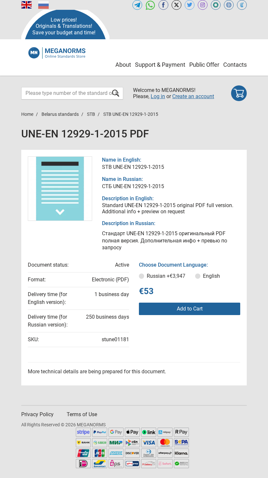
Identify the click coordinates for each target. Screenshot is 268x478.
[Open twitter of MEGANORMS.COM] (189, 5)
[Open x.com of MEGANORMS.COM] (176, 5)
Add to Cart (190, 309)
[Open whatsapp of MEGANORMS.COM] (150, 5)
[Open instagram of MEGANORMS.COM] (203, 5)
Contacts (235, 64)
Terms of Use (82, 414)
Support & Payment (160, 64)
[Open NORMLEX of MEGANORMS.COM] (229, 5)
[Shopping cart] (239, 93)
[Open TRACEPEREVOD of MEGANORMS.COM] (242, 5)
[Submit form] (115, 93)
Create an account (193, 96)
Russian (166, 276)
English (211, 276)
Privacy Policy (37, 414)
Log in (158, 96)
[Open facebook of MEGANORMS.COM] (163, 5)
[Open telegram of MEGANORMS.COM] (137, 5)
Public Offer (204, 64)
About (123, 64)
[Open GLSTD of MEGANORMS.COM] (216, 5)
